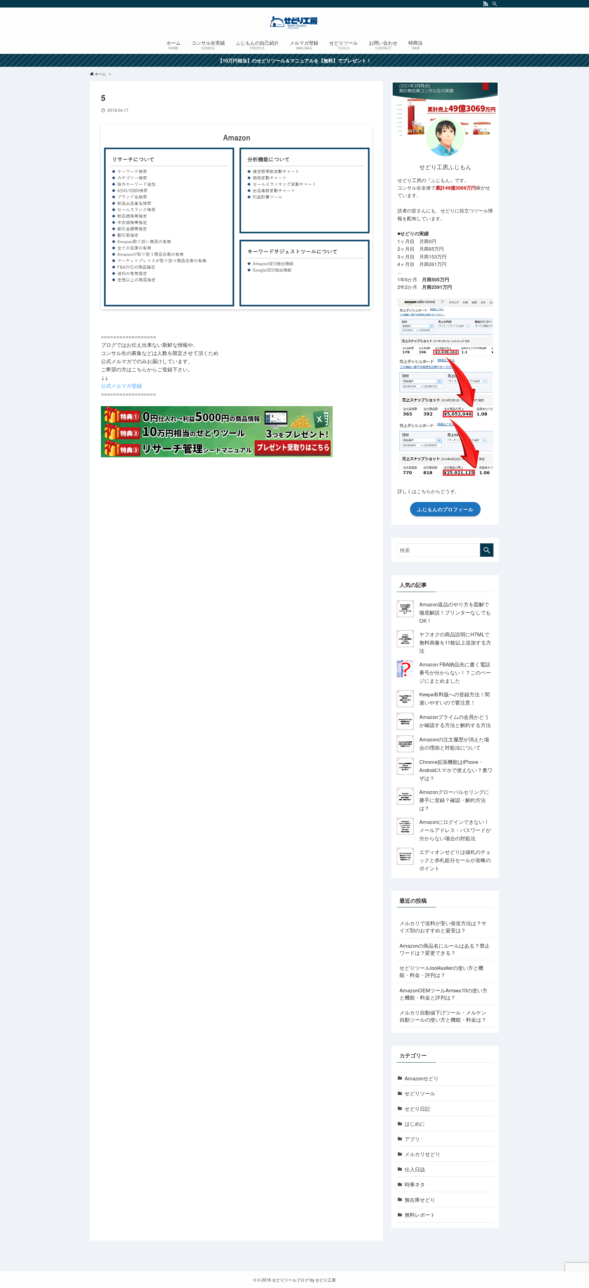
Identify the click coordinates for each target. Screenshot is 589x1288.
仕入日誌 (415, 1169)
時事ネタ (415, 1184)
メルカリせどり (422, 1153)
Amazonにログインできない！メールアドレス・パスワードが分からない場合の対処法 (455, 830)
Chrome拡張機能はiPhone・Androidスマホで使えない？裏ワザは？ (456, 770)
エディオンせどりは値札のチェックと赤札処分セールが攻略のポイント (455, 860)
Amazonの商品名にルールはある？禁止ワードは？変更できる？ (444, 949)
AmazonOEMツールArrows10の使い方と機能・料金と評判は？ (443, 994)
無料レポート (420, 1214)
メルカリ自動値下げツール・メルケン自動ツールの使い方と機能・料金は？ (442, 1016)
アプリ (412, 1138)
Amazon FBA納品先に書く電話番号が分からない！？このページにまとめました (455, 672)
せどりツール (420, 1093)
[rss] (485, 4)
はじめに (415, 1123)
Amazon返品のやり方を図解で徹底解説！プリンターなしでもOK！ (455, 612)
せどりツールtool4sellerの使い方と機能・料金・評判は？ (441, 971)
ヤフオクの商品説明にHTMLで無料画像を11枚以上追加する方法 (455, 642)
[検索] (494, 4)
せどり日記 (417, 1108)
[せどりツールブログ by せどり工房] (294, 22)
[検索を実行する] (487, 550)
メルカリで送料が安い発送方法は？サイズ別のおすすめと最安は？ (442, 926)
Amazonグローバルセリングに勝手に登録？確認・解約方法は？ (454, 800)
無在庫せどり (420, 1199)
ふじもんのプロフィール (445, 509)
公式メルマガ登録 (121, 385)
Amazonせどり (422, 1078)
